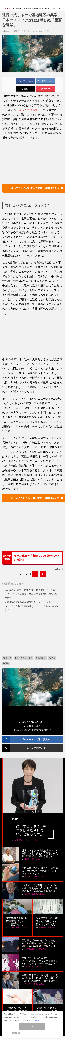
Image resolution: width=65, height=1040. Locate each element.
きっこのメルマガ (29, 110)
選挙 (7, 663)
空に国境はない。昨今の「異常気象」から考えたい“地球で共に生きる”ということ (40, 871)
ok (32, 1026)
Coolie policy (34, 1020)
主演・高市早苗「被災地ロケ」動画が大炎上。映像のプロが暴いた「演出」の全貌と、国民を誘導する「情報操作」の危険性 (40, 978)
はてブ (42, 81)
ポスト (26, 89)
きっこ (8, 658)
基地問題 (42, 658)
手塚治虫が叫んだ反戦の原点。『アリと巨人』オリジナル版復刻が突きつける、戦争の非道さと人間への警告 (40, 961)
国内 (8, 31)
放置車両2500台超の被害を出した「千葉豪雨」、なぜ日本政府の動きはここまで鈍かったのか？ (31, 606)
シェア (21, 81)
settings (16, 1033)
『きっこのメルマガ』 (41, 31)
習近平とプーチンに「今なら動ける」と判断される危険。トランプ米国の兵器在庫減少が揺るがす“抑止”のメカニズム (40, 943)
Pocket (46, 89)
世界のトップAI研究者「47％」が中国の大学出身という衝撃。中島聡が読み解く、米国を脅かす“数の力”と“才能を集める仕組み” (40, 853)
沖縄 (53, 658)
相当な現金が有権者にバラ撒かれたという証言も (37, 557)
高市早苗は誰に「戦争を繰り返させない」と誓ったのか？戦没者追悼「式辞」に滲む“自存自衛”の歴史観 (31, 594)
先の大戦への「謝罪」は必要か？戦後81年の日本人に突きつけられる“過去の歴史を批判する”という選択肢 (47, 921)
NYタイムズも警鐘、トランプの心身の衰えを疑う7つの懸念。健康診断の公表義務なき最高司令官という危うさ (40, 888)
